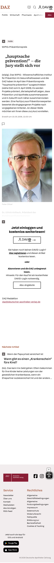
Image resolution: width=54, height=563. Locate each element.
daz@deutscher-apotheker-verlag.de (21, 301)
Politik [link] (10, 41)
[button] (5, 7)
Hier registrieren (17, 253)
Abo (49, 15)
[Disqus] (27, 422)
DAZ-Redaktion (10, 298)
